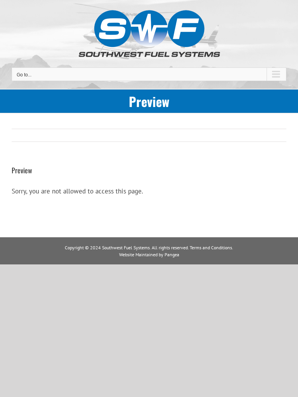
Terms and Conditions (211, 247)
